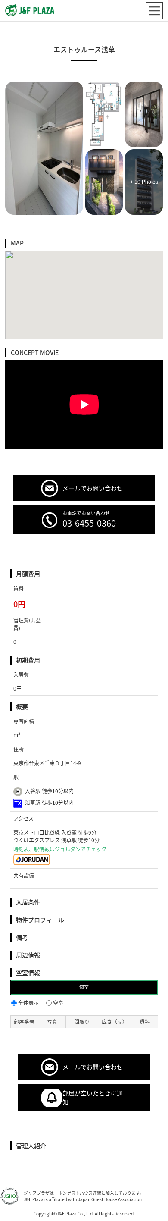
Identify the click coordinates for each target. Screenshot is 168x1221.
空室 (58, 1003)
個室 (84, 987)
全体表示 (28, 1003)
